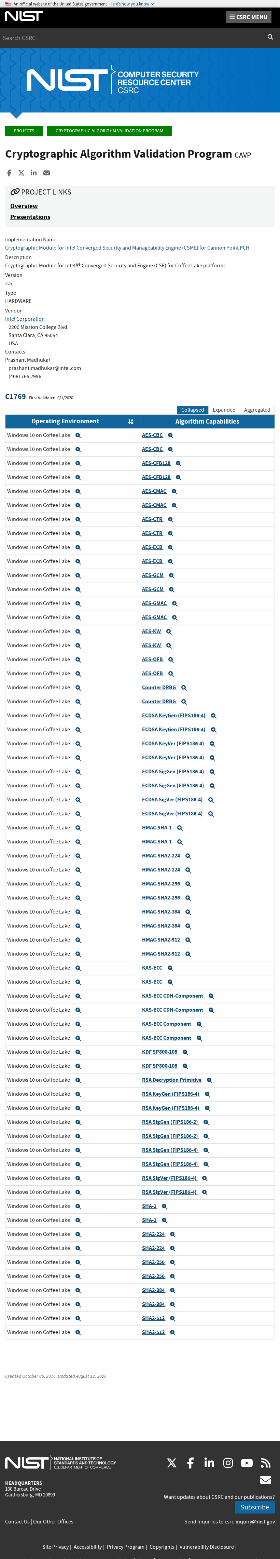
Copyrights (162, 1547)
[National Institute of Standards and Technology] (60, 1462)
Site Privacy (55, 1547)
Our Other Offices (53, 1521)
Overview (24, 206)
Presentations (30, 217)
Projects (24, 131)
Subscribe (255, 1507)
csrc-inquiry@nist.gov (250, 1521)
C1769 (15, 396)
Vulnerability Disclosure (207, 1547)
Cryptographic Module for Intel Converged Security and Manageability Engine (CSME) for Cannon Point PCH (127, 247)
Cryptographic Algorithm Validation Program (109, 131)
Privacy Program (125, 1547)
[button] (78, 435)
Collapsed (192, 410)
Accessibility (88, 1547)
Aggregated (257, 410)
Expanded (224, 410)
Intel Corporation (25, 319)
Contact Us (17, 1521)
